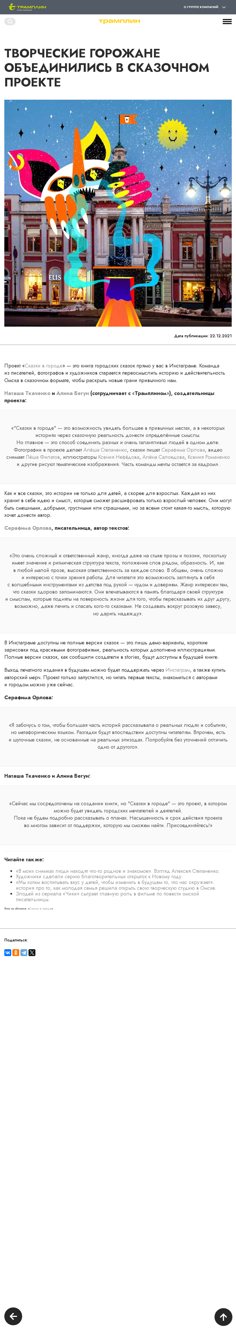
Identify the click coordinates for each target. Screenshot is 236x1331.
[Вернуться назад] (13, 1317)
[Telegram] (23, 952)
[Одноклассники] (15, 952)
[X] (31, 952)
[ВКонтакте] (7, 952)
